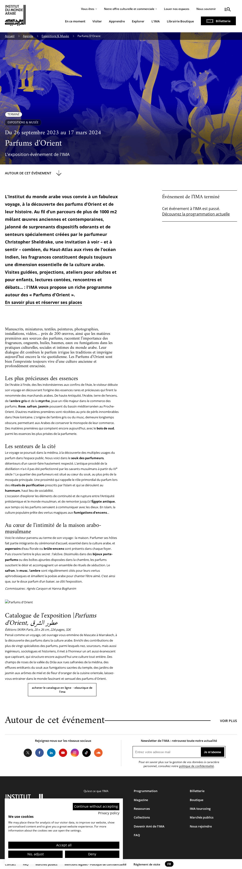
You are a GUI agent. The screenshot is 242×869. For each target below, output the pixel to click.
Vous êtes (87, 9)
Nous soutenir (206, 9)
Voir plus (228, 720)
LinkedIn (51, 752)
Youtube (63, 752)
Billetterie (223, 21)
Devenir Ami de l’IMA (149, 826)
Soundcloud (98, 752)
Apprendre (117, 21)
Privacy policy (108, 813)
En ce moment (75, 21)
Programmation (145, 791)
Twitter (28, 752)
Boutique (196, 800)
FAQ (137, 835)
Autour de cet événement (28, 173)
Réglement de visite (147, 864)
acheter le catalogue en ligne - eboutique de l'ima (62, 690)
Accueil (9, 36)
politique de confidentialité (196, 766)
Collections (142, 817)
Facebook (39, 752)
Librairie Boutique (180, 21)
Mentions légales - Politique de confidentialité (95, 864)
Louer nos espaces (176, 9)
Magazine (141, 800)
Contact (10, 864)
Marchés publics (201, 817)
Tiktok (86, 752)
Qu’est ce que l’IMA (96, 791)
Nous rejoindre (201, 826)
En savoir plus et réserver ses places (43, 302)
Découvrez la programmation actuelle (196, 214)
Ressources (142, 808)
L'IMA (155, 21)
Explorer (138, 21)
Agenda (28, 36)
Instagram (75, 752)
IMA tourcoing (200, 808)
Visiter (97, 21)
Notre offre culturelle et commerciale (129, 9)
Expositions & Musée (55, 36)
